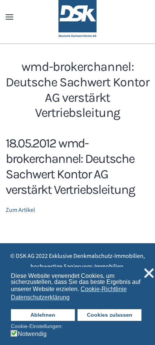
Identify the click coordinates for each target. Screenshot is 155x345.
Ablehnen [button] (42, 315)
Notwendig (32, 334)
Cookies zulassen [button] (109, 315)
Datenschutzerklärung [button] (40, 297)
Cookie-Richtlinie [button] (104, 289)
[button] (9, 17)
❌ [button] (149, 273)
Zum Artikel (20, 210)
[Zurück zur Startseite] (77, 17)
